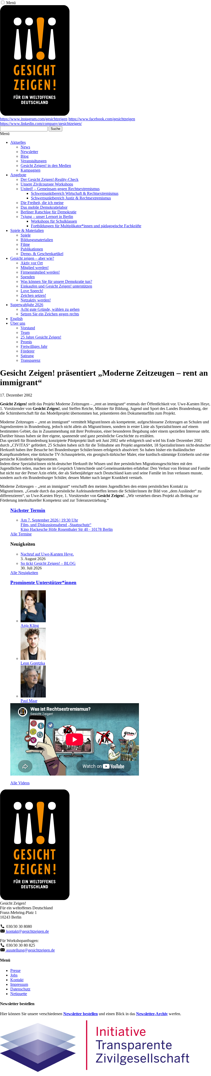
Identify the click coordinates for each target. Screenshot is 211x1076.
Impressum (19, 984)
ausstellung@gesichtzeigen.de (30, 950)
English (16, 318)
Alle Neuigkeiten (24, 572)
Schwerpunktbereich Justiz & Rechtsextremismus (71, 198)
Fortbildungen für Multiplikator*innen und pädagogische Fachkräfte (86, 226)
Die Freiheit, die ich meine (42, 202)
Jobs (13, 975)
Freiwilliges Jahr (34, 346)
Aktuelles (18, 142)
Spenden (28, 277)
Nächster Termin (27, 510)
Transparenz (30, 360)
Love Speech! (32, 291)
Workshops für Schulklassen (54, 221)
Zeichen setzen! (33, 295)
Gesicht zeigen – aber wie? (32, 258)
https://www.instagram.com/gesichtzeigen (33, 119)
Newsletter (29, 151)
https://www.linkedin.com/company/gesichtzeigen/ (41, 123)
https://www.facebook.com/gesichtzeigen (101, 119)
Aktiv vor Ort (32, 263)
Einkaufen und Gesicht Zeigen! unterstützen (56, 286)
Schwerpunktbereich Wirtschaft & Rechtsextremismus (74, 193)
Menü (11, 3)
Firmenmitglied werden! (40, 272)
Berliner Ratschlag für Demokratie (48, 212)
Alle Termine (21, 534)
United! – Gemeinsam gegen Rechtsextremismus (60, 189)
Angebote (18, 175)
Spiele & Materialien (27, 230)
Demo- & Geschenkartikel (42, 253)
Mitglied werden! (35, 267)
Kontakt (16, 980)
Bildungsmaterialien (37, 240)
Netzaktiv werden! (36, 300)
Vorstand (28, 328)
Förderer (27, 351)
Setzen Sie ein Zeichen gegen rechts (50, 314)
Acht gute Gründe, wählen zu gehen (50, 309)
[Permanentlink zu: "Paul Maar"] (33, 696)
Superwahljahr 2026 (26, 304)
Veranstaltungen (34, 161)
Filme (25, 244)
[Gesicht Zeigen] (34, 114)
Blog (25, 156)
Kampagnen (30, 170)
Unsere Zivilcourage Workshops (47, 184)
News (25, 147)
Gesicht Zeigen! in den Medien (46, 165)
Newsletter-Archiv (152, 1014)
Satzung (27, 356)
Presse (15, 970)
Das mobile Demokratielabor (44, 207)
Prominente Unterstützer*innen (43, 582)
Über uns (17, 323)
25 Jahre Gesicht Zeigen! (41, 337)
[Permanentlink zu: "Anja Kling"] (33, 621)
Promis (26, 342)
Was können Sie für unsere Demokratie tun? (56, 281)
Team (25, 332)
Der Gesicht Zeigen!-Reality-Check (49, 179)
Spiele (26, 235)
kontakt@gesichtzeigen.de (27, 931)
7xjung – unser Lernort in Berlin (47, 216)
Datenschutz (20, 989)
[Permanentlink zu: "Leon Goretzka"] (33, 658)
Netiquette (18, 993)
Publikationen (32, 249)
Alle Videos (20, 783)
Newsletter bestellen (80, 1014)
